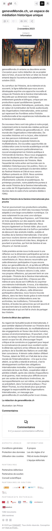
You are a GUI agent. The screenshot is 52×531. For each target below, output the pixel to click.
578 (25, 21)
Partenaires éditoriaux (12, 470)
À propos (31, 448)
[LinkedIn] (10, 520)
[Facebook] (3, 520)
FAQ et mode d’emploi (37, 456)
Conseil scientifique (11, 478)
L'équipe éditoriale (36, 460)
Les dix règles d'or (36, 452)
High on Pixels (11, 528)
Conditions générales (12, 448)
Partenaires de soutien (12, 474)
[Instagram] (7, 520)
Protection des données (13, 452)
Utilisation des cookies (13, 456)
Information (26, 35)
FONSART (16, 525)
